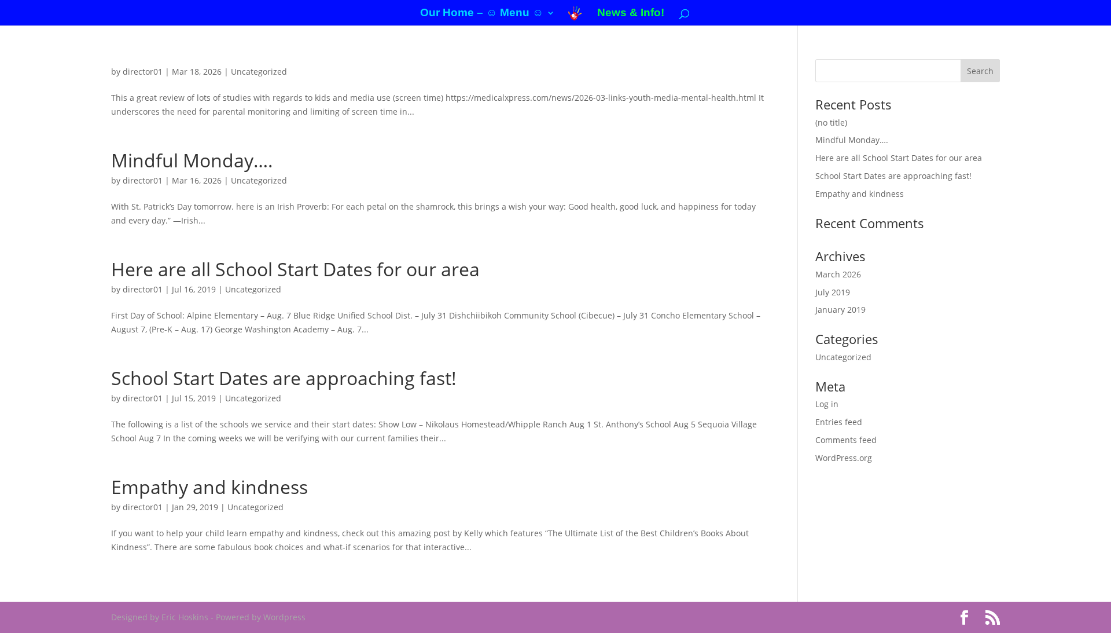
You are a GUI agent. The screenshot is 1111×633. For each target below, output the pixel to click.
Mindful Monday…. (192, 160)
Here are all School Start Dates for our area (295, 269)
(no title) (831, 122)
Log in (826, 403)
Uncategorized (259, 71)
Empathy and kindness (209, 486)
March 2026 (838, 274)
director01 (143, 71)
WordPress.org (843, 457)
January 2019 (840, 309)
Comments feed (846, 439)
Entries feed (838, 421)
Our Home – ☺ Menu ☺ (481, 14)
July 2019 (832, 292)
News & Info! (630, 14)
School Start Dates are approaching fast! (284, 377)
